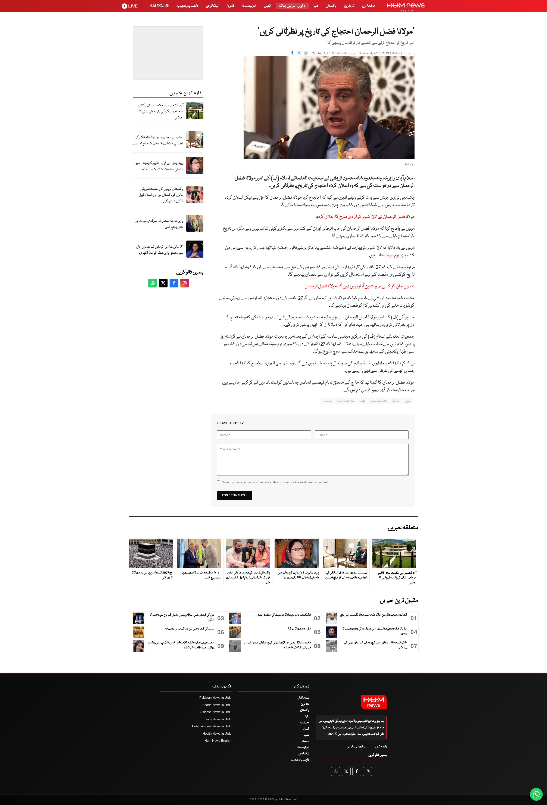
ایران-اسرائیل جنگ (291, 6)
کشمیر (362, 401)
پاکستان (331, 6)
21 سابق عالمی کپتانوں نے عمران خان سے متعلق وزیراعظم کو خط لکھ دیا (159, 250)
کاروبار (230, 6)
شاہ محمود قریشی (378, 401)
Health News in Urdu (217, 733)
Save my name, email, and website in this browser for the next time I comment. (275, 482)
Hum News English (217, 740)
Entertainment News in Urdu (211, 726)
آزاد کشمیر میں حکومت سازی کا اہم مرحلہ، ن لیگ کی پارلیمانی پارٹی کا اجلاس (160, 111)
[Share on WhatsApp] (306, 53)
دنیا (315, 6)
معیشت (304, 722)
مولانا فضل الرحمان (345, 401)
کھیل (267, 6)
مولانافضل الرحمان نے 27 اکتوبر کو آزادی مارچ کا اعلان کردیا (365, 216)
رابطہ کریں (381, 746)
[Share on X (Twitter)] (299, 53)
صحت (305, 741)
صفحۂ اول (368, 6)
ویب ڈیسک (409, 54)
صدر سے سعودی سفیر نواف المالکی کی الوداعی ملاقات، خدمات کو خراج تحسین (158, 140)
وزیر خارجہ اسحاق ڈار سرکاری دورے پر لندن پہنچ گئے (159, 224)
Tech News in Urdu (218, 719)
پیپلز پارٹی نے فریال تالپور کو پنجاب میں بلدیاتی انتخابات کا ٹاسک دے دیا (159, 166)
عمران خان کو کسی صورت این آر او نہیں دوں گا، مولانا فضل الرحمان (359, 286)
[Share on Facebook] (292, 53)
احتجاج (408, 401)
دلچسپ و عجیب (187, 6)
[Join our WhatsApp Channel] (536, 794)
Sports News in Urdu (216, 705)
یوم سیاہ (392, 255)
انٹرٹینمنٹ (249, 6)
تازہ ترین (349, 6)
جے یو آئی (396, 401)
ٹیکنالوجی (212, 6)
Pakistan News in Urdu (215, 697)
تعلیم (306, 735)
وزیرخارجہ (327, 401)
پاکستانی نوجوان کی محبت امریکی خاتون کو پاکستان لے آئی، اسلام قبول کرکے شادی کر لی (161, 195)
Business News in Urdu (215, 712)
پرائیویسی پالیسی (356, 746)
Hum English (159, 6)
